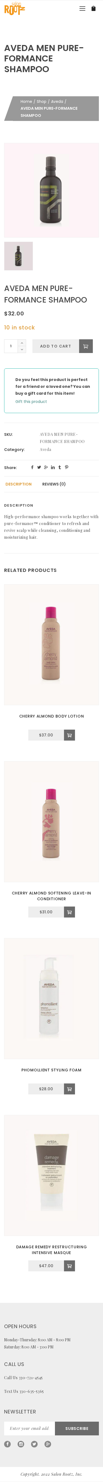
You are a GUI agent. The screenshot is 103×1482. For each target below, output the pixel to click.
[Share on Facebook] (32, 467)
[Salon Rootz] (14, 8)
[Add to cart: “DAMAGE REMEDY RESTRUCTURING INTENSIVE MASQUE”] (69, 1265)
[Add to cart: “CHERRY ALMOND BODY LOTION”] (69, 735)
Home (26, 101)
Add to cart (55, 346)
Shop (41, 101)
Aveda (57, 101)
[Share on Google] (46, 467)
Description (18, 484)
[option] (51, 190)
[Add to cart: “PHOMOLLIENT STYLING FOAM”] (69, 1088)
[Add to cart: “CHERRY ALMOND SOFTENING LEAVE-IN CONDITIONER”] (69, 912)
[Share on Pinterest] (67, 467)
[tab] (18, 484)
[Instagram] (21, 1444)
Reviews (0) (54, 484)
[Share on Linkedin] (53, 467)
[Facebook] (7, 1444)
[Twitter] (34, 1444)
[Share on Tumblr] (60, 467)
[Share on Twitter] (39, 467)
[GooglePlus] (47, 1444)
